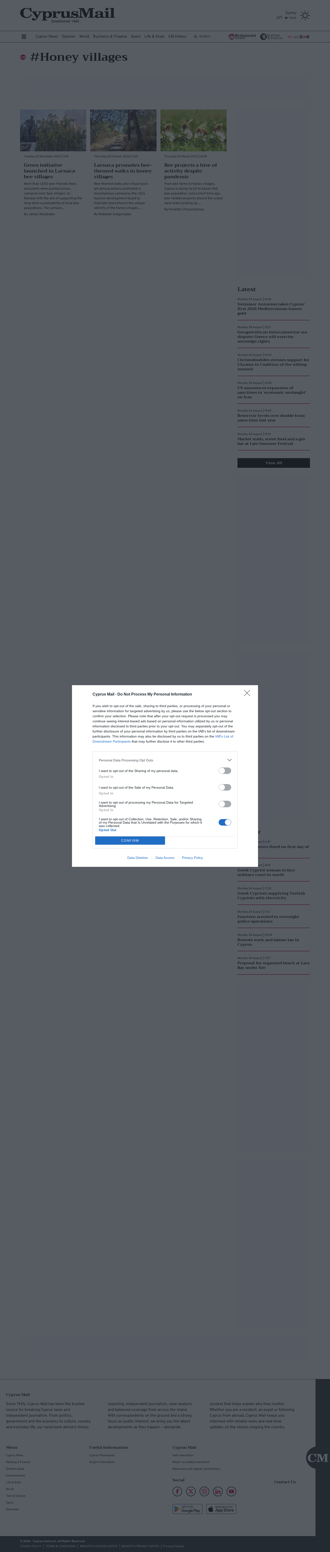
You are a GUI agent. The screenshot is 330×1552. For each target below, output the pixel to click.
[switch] (225, 770)
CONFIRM (130, 840)
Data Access (165, 858)
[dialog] (165, 776)
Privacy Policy (192, 858)
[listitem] (165, 760)
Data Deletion (137, 858)
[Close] (248, 694)
